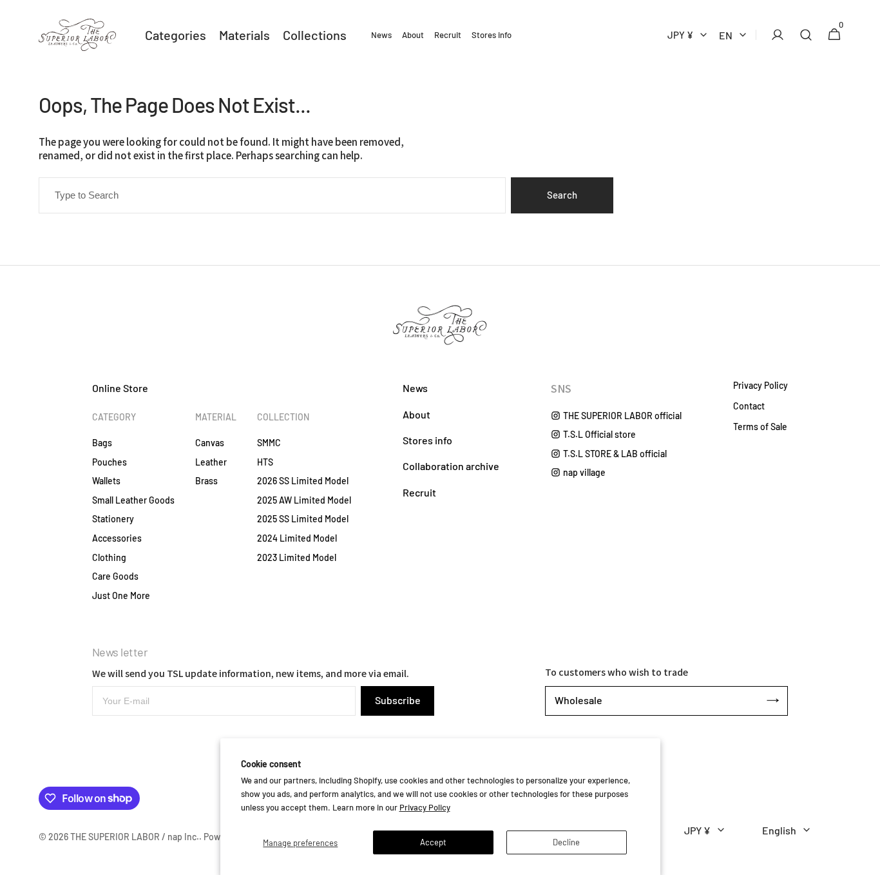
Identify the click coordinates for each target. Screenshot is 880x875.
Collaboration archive (451, 466)
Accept (433, 842)
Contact (749, 406)
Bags (102, 442)
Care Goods (115, 576)
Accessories (117, 538)
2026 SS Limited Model (303, 480)
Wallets (106, 480)
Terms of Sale (760, 426)
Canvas (209, 442)
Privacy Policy (424, 807)
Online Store (120, 388)
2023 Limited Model (296, 557)
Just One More (121, 595)
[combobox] (272, 195)
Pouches (109, 462)
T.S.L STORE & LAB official (615, 453)
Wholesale (578, 700)
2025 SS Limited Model (303, 518)
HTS (265, 462)
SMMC (269, 442)
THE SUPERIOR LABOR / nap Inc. (134, 836)
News (415, 388)
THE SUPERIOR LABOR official (622, 415)
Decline (566, 842)
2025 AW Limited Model (304, 500)
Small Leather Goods (133, 500)
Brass (206, 480)
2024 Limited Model (297, 538)
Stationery (113, 518)
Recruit (419, 492)
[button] (774, 35)
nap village (584, 472)
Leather (211, 462)
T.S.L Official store (599, 434)
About (416, 414)
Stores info (427, 440)
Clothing (109, 557)
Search (562, 195)
